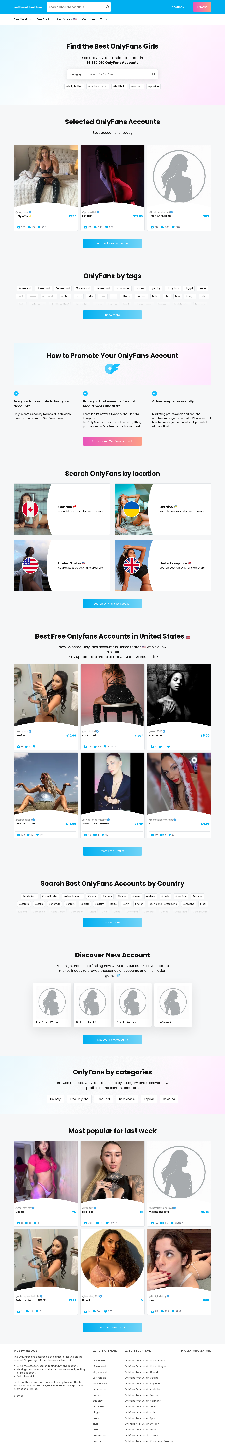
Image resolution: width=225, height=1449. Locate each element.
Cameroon (77, 911)
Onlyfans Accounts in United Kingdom (146, 1366)
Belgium (99, 904)
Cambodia (39, 911)
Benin (126, 904)
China (117, 911)
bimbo (98, 304)
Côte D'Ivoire (200, 911)
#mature (136, 86)
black (126, 304)
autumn (141, 296)
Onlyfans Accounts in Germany (143, 1400)
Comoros (149, 911)
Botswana (188, 904)
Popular (149, 1099)
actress (140, 288)
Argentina (181, 896)
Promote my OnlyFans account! (112, 441)
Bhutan (139, 904)
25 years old (83, 288)
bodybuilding (181, 304)
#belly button (74, 86)
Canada (107, 896)
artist (91, 296)
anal (20, 296)
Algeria (136, 896)
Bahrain (70, 904)
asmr (103, 296)
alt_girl (189, 288)
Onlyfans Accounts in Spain (140, 1418)
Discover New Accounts (112, 1040)
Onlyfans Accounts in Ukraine (141, 1377)
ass (114, 296)
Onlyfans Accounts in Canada (142, 1372)
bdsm (204, 296)
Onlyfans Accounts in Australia (142, 1389)
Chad (92, 911)
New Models (127, 1099)
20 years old (63, 288)
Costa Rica (180, 911)
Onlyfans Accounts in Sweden (142, 1423)
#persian (153, 86)
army (79, 296)
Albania (122, 896)
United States (63, 19)
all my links (173, 288)
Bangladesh (29, 896)
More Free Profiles (112, 851)
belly (22, 304)
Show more (112, 315)
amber (203, 288)
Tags (103, 19)
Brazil (203, 904)
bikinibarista (81, 304)
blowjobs (163, 304)
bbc (167, 296)
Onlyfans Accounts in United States (145, 1360)
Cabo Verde (58, 911)
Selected (169, 1099)
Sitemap (18, 1396)
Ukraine (92, 896)
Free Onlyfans (23, 19)
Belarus (85, 904)
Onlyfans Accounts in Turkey (141, 1435)
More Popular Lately (113, 1327)
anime (32, 296)
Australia (24, 904)
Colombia (132, 911)
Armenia (197, 896)
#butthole (119, 86)
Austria (39, 904)
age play (155, 288)
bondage (200, 304)
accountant (123, 288)
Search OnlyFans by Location (112, 604)
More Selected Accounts (112, 243)
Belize (113, 904)
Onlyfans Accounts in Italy (140, 1412)
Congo (164, 911)
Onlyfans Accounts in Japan (141, 1406)
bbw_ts (190, 296)
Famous (202, 7)
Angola (165, 896)
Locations (177, 7)
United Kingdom (73, 896)
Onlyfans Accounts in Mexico (141, 1429)
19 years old (43, 288)
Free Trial (43, 19)
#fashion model (97, 86)
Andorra (150, 896)
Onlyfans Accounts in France (141, 1395)
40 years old (103, 288)
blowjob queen (144, 304)
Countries (88, 19)
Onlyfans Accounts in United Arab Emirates (149, 1441)
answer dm (48, 296)
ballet (155, 296)
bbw (177, 296)
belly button (38, 304)
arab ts (65, 296)
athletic (126, 296)
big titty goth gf (60, 304)
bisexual (112, 304)
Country (55, 1099)
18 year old (25, 288)
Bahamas (54, 904)
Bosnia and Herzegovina (163, 904)
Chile (105, 911)
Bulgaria (22, 911)
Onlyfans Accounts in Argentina (143, 1383)
